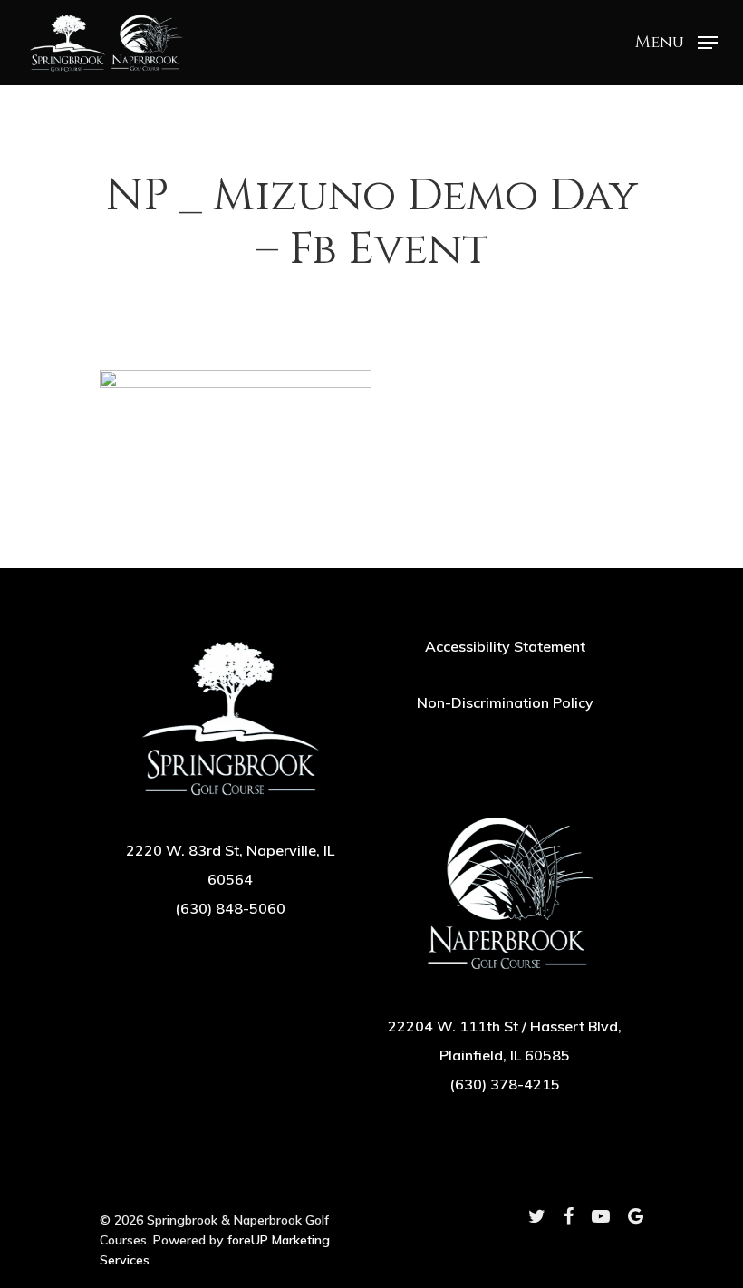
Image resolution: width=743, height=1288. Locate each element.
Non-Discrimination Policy (505, 702)
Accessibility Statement (505, 646)
